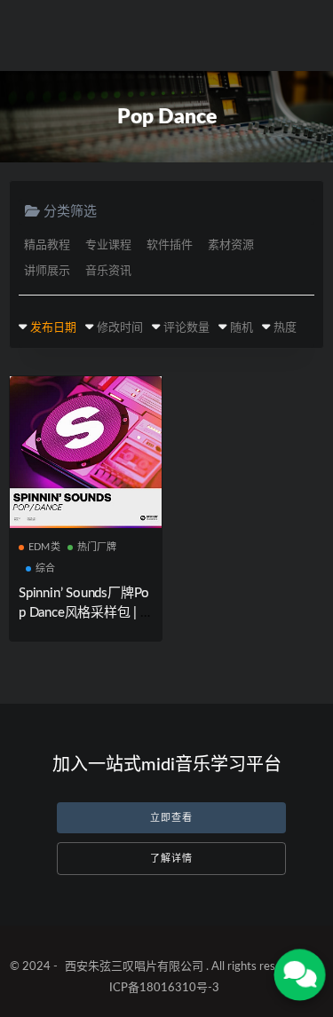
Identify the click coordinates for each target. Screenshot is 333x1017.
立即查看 (171, 818)
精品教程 (47, 245)
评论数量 (186, 328)
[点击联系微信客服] (299, 975)
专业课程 (108, 245)
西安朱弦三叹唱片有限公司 (134, 967)
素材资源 (231, 245)
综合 (45, 568)
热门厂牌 (97, 547)
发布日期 (53, 328)
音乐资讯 (108, 271)
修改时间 (120, 328)
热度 (285, 328)
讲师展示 (47, 271)
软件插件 (170, 245)
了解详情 (171, 858)
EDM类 (44, 547)
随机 (241, 328)
